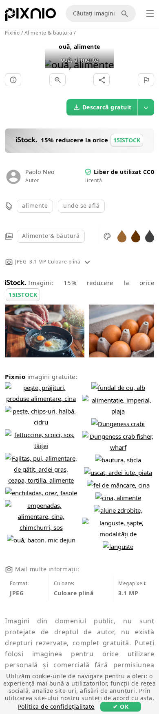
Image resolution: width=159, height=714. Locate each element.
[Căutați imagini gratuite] (126, 13)
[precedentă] (54, 54)
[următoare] (105, 54)
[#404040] (149, 235)
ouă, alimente (79, 46)
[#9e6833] (122, 235)
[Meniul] (150, 13)
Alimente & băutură (51, 235)
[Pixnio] (30, 16)
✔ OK (120, 706)
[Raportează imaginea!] (146, 79)
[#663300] (135, 235)
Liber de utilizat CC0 (124, 172)
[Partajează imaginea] (101, 79)
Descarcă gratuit (107, 107)
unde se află (81, 205)
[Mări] (57, 79)
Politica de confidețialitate (56, 706)
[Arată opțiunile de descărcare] (146, 107)
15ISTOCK (23, 294)
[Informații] (13, 79)
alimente (35, 205)
